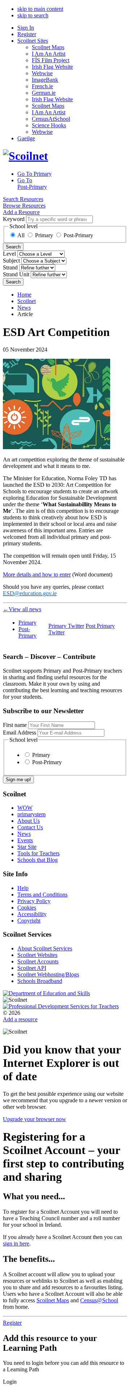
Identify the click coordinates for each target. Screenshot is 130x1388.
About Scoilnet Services (44, 948)
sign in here (16, 1243)
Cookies (26, 907)
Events (25, 840)
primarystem (31, 814)
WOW (24, 808)
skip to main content (40, 9)
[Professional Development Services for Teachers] (61, 1006)
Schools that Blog (37, 860)
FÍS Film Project (50, 60)
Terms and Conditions (42, 894)
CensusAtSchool (51, 119)
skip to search (32, 15)
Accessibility (32, 914)
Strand (10, 267)
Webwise (42, 73)
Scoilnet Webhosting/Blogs (48, 974)
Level (9, 254)
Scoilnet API (31, 968)
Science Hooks (49, 125)
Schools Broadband (39, 981)
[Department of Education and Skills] (46, 993)
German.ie (44, 93)
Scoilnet (26, 301)
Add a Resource (21, 212)
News (24, 308)
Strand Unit (16, 274)
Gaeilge (26, 138)
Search (13, 247)
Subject (11, 260)
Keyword (14, 219)
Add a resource (20, 1019)
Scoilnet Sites (32, 41)
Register (26, 34)
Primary (44, 235)
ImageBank (45, 80)
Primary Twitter (66, 626)
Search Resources (23, 199)
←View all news (22, 609)
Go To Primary (34, 174)
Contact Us (30, 827)
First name (15, 725)
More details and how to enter (37, 574)
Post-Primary (78, 235)
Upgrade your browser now (34, 1119)
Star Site (26, 847)
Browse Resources (24, 206)
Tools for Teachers (38, 853)
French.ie (42, 86)
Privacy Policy (34, 901)
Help (23, 888)
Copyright (28, 920)
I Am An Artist (48, 54)
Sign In (25, 28)
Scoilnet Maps (48, 47)
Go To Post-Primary (32, 183)
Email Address (19, 732)
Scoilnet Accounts (37, 961)
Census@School (99, 1300)
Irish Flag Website (52, 67)
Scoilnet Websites (37, 955)
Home (24, 294)
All (21, 235)
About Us (28, 821)
